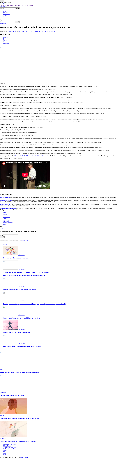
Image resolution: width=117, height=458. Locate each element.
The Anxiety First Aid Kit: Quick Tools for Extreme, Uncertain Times (32, 156)
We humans (6, 17)
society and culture (8, 222)
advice (4, 212)
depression (6, 218)
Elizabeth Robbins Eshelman (49, 31)
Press (4, 453)
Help (4, 454)
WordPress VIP (24, 457)
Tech (4, 11)
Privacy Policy (24, 240)
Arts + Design (6, 14)
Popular (5, 244)
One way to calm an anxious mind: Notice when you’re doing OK (16, 5)
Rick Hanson (6, 221)
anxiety (5, 214)
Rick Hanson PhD (12, 31)
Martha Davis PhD (35, 31)
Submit (2, 237)
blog (4, 215)
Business (5, 12)
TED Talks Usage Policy (9, 444)
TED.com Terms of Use (9, 448)
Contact (5, 450)
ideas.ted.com (7, 0)
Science (5, 15)
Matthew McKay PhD (23, 31)
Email (1, 235)
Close (1, 228)
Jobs (4, 451)
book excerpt (6, 217)
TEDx (4, 224)
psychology (6, 219)
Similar (5, 242)
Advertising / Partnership (9, 447)
